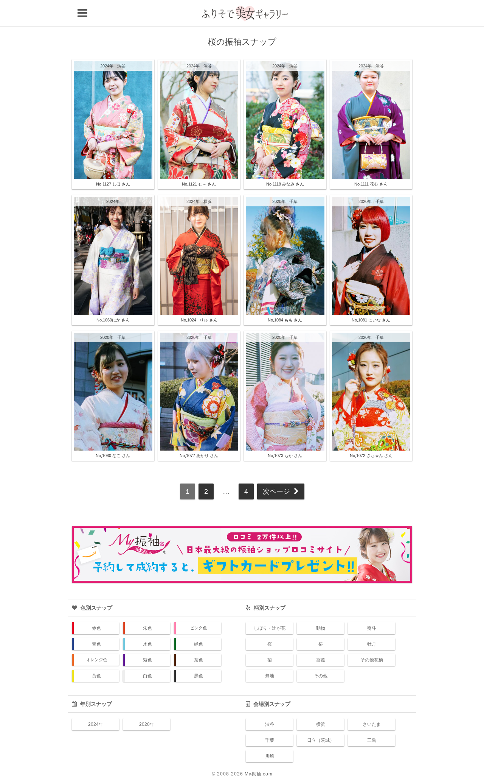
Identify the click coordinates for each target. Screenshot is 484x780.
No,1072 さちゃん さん (371, 455)
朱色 (147, 628)
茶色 (198, 660)
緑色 (198, 644)
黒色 (198, 676)
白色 (147, 676)
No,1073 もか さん (285, 455)
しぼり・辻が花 (269, 628)
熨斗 (371, 628)
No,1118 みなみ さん (285, 184)
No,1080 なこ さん (113, 455)
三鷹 (371, 740)
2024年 (106, 66)
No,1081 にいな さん (371, 320)
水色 (147, 644)
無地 (269, 676)
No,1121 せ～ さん (199, 184)
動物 (320, 628)
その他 (320, 676)
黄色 (96, 676)
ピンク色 (198, 628)
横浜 (207, 201)
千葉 (293, 201)
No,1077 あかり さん (199, 455)
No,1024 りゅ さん (199, 320)
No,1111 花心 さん (371, 184)
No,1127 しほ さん (113, 184)
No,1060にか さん (113, 320)
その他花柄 (371, 660)
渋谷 (121, 66)
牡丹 (371, 644)
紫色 (147, 660)
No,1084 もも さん (285, 320)
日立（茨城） (320, 740)
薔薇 (320, 660)
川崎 (269, 756)
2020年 (278, 201)
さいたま (372, 724)
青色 (96, 644)
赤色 (96, 628)
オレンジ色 (96, 659)
